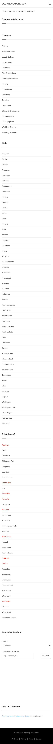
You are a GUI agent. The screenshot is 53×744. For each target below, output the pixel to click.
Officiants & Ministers (10, 111)
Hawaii (4, 208)
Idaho (4, 213)
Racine (5, 564)
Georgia (5, 202)
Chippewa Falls (8, 461)
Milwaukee (6, 537)
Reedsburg (6, 574)
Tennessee (6, 375)
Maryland (6, 256)
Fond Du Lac (7, 477)
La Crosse (6, 504)
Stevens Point (7, 585)
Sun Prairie (6, 591)
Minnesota (6, 272)
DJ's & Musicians (9, 73)
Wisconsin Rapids (9, 618)
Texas (4, 380)
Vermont (5, 391)
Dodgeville (6, 466)
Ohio (4, 337)
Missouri (5, 283)
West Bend (6, 612)
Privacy (23, 739)
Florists (5, 84)
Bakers (5, 46)
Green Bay (6, 483)
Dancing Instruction (10, 78)
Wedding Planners (9, 132)
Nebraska (6, 294)
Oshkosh (5, 558)
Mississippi (6, 278)
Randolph (6, 569)
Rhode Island (7, 359)
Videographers (8, 122)
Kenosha (5, 499)
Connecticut (7, 186)
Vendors (12, 11)
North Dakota (7, 332)
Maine (4, 251)
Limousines (6, 105)
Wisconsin (7, 418)
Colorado (5, 181)
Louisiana (6, 245)
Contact (38, 739)
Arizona (5, 165)
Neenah (5, 542)
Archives (15, 739)
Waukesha (6, 601)
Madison (5, 510)
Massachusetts (8, 262)
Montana (5, 289)
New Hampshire (8, 305)
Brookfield (6, 456)
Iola (3, 488)
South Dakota (7, 370)
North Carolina (8, 326)
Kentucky (5, 240)
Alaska (4, 159)
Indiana (5, 224)
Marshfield (6, 520)
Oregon (5, 348)
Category (5, 641)
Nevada (5, 299)
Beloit (4, 450)
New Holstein (7, 553)
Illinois (4, 219)
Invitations (6, 95)
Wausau (5, 607)
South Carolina (8, 364)
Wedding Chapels (9, 127)
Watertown (6, 596)
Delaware (6, 192)
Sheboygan (6, 580)
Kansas (5, 235)
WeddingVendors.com (14, 4)
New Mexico (7, 316)
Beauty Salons (8, 57)
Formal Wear (7, 89)
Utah (4, 386)
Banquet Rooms (8, 51)
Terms (31, 739)
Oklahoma (6, 343)
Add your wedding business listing (15, 716)
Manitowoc (6, 515)
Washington (6, 402)
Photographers (8, 116)
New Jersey (6, 310)
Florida (5, 197)
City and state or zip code (11, 651)
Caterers (21, 11)
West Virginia (7, 413)
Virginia (5, 397)
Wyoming (6, 424)
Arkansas (6, 170)
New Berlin (6, 547)
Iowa (4, 229)
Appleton (5, 445)
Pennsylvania (7, 353)
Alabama (5, 154)
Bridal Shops (7, 62)
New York (6, 321)
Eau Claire (6, 472)
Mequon (5, 531)
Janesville (6, 493)
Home (4, 11)
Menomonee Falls (9, 526)
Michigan (5, 267)
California (6, 175)
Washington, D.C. (9, 407)
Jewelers (5, 100)
